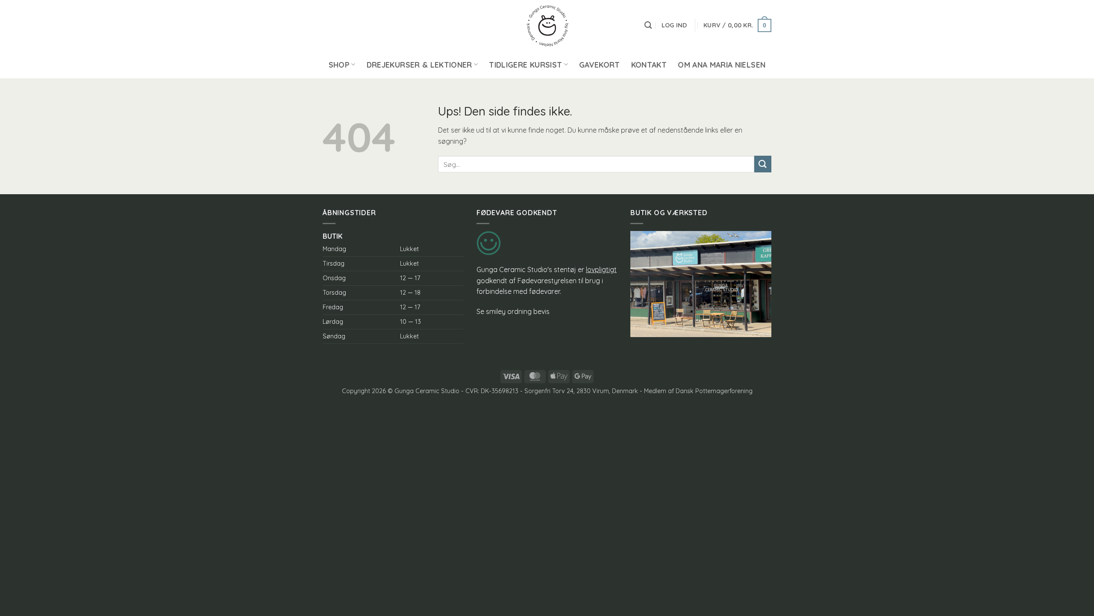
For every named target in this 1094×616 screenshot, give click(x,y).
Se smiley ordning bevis (513, 311)
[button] (674, 25)
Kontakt (649, 64)
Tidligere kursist (525, 64)
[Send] (762, 164)
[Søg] (648, 25)
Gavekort (599, 64)
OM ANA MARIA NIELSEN (721, 64)
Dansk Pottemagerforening (714, 391)
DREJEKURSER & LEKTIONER (419, 64)
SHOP (339, 64)
